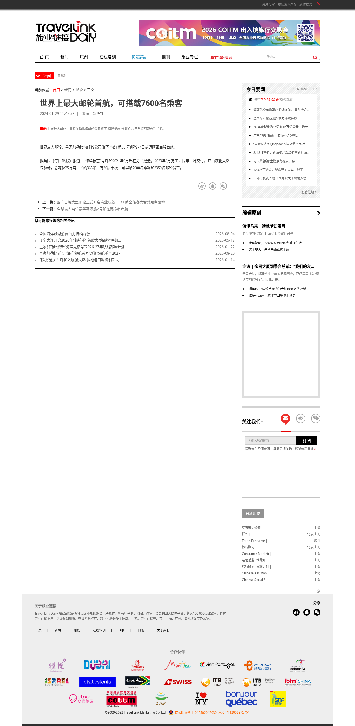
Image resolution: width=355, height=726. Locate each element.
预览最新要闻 (305, 449)
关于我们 (163, 630)
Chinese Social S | (255, 579)
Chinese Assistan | (255, 573)
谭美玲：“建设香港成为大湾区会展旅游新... (278, 289)
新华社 (98, 113)
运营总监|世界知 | (255, 560)
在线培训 (99, 630)
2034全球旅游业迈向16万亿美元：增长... (281, 127)
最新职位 (253, 513)
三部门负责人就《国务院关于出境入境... (281, 178)
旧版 (141, 630)
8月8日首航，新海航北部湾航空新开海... (281, 152)
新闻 (67, 89)
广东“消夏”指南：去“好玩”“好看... (275, 135)
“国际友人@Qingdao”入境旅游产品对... (280, 144)
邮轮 (79, 89)
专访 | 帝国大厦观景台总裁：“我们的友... (278, 266)
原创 (77, 630)
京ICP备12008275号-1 (234, 712)
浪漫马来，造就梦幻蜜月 (263, 226)
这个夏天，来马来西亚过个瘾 (269, 249)
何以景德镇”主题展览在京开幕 (274, 161)
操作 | (246, 534)
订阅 (307, 441)
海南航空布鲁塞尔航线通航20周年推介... (281, 110)
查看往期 (308, 192)
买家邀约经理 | (252, 527)
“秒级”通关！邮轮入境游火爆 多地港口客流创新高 (79, 259)
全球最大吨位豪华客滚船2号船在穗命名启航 (92, 208)
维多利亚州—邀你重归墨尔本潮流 (272, 295)
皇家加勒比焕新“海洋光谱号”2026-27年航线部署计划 (82, 246)
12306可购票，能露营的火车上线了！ (279, 170)
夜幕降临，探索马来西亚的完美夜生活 (275, 243)
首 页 (38, 630)
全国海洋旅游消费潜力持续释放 (64, 233)
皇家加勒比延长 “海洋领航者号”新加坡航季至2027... (81, 253)
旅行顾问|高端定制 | (256, 566)
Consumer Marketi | (257, 553)
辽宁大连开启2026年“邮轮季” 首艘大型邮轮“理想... (80, 240)
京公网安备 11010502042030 (196, 712)
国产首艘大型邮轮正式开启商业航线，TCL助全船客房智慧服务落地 (111, 201)
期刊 (122, 630)
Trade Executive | (254, 540)
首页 (56, 89)
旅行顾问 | (249, 547)
